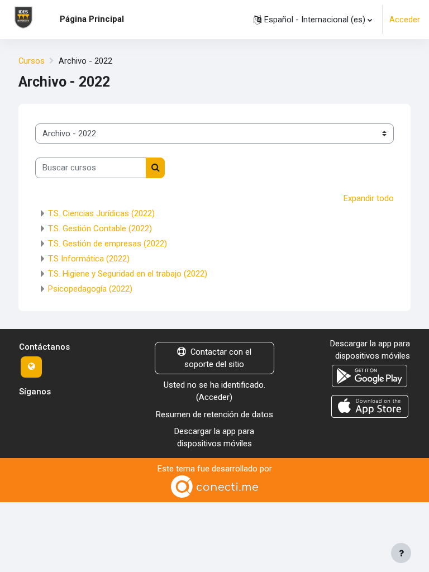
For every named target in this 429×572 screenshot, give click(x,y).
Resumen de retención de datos (214, 414)
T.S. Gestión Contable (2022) (100, 228)
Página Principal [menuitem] (92, 19)
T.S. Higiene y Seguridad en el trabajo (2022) (127, 274)
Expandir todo (369, 198)
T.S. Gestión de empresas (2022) (107, 244)
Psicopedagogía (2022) (90, 289)
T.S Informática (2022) (89, 259)
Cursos (31, 61)
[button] (313, 19)
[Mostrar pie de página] (401, 553)
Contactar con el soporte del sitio (217, 358)
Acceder (404, 20)
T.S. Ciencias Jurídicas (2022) (101, 213)
